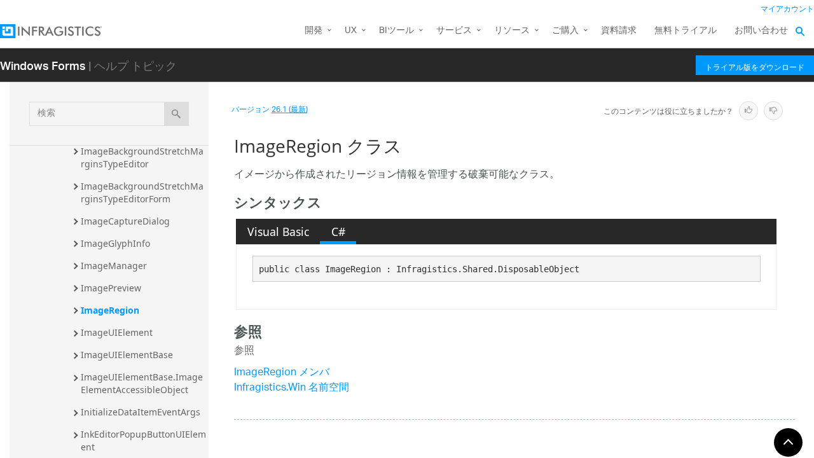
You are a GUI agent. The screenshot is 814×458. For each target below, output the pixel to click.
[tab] (278, 231)
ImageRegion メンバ (281, 373)
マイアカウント (787, 9)
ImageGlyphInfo (115, 243)
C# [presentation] (338, 231)
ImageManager (114, 266)
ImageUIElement (117, 332)
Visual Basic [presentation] (278, 231)
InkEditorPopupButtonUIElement (143, 440)
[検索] (176, 114)
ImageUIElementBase (127, 355)
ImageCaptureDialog (125, 221)
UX (351, 31)
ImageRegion (110, 310)
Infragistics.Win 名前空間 (291, 388)
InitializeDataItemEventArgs (140, 412)
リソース (512, 31)
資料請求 (619, 31)
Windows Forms (43, 65)
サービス (454, 31)
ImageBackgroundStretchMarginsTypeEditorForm (142, 192)
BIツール (396, 31)
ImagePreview (111, 288)
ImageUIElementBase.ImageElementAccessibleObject (142, 383)
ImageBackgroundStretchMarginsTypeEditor (142, 157)
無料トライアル (685, 31)
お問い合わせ (761, 31)
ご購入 (565, 31)
